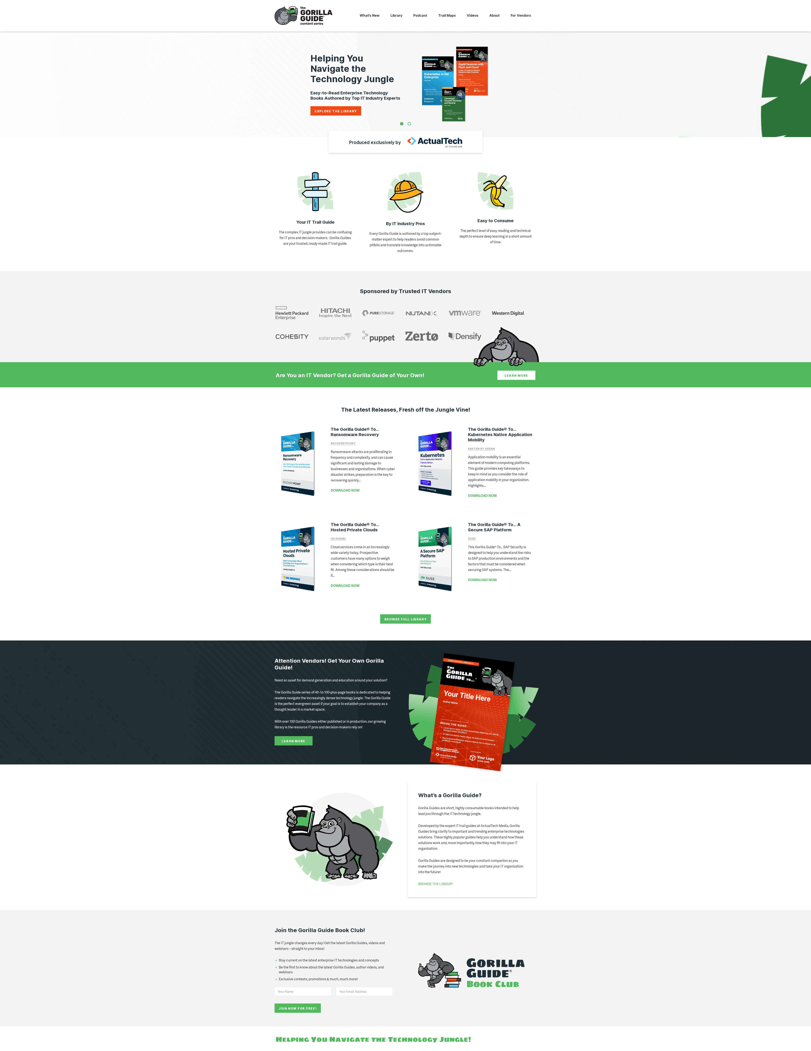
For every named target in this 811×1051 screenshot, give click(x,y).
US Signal (338, 538)
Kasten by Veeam (481, 448)
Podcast (420, 15)
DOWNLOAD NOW (345, 490)
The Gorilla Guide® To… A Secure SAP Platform (494, 527)
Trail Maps (447, 15)
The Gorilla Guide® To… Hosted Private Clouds (355, 527)
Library (396, 15)
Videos (472, 15)
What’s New (370, 15)
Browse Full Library (405, 619)
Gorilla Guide (304, 15)
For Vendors (521, 15)
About (494, 15)
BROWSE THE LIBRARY (435, 883)
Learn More (516, 375)
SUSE (472, 538)
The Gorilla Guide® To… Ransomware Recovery (355, 432)
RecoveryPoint (343, 443)
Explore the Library (336, 111)
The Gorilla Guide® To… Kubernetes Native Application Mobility (500, 434)
